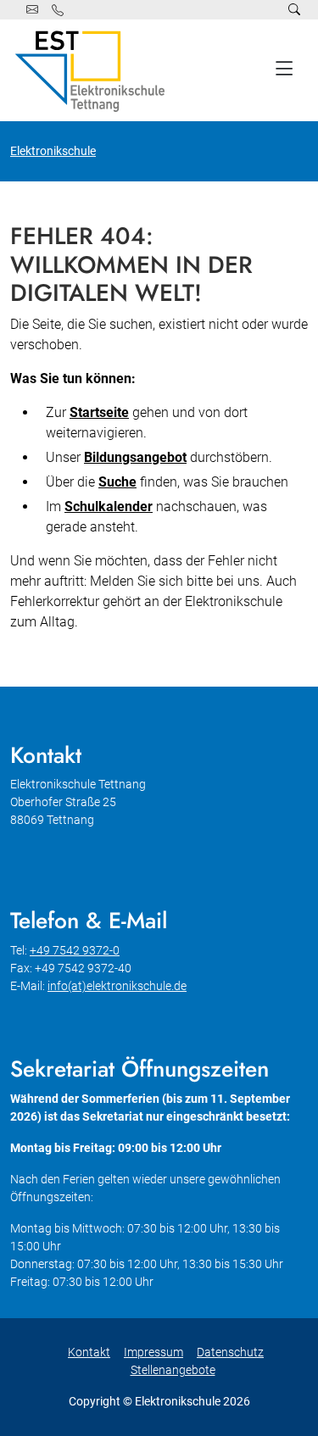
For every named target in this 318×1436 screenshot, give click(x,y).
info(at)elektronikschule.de (117, 986)
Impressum (153, 1352)
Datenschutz (230, 1352)
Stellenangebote (173, 1370)
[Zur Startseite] (93, 70)
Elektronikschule (53, 151)
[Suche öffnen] (294, 9)
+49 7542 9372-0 (75, 950)
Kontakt (89, 1352)
